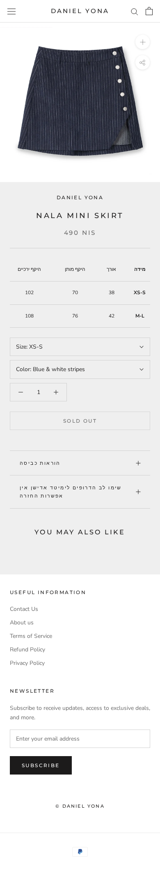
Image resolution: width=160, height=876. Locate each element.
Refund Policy (27, 649)
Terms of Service (31, 636)
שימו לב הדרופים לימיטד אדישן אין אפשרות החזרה (71, 491)
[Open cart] (149, 11)
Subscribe (41, 765)
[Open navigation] (11, 11)
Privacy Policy (27, 663)
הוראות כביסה (40, 463)
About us (22, 622)
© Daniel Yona (80, 806)
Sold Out (80, 421)
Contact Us (24, 609)
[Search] (134, 11)
